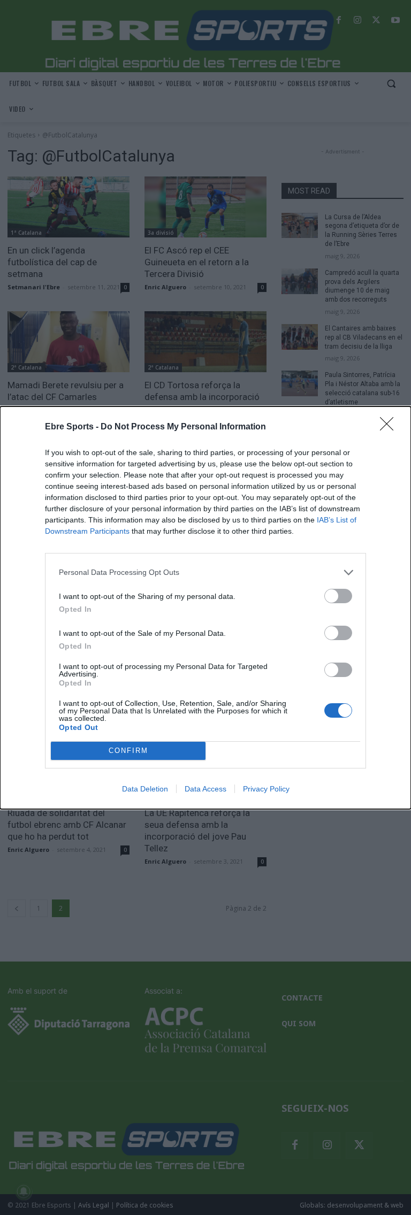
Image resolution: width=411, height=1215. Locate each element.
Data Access (205, 789)
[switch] (338, 596)
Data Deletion (145, 789)
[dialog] (205, 607)
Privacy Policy (266, 789)
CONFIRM (128, 751)
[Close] (390, 427)
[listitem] (205, 572)
